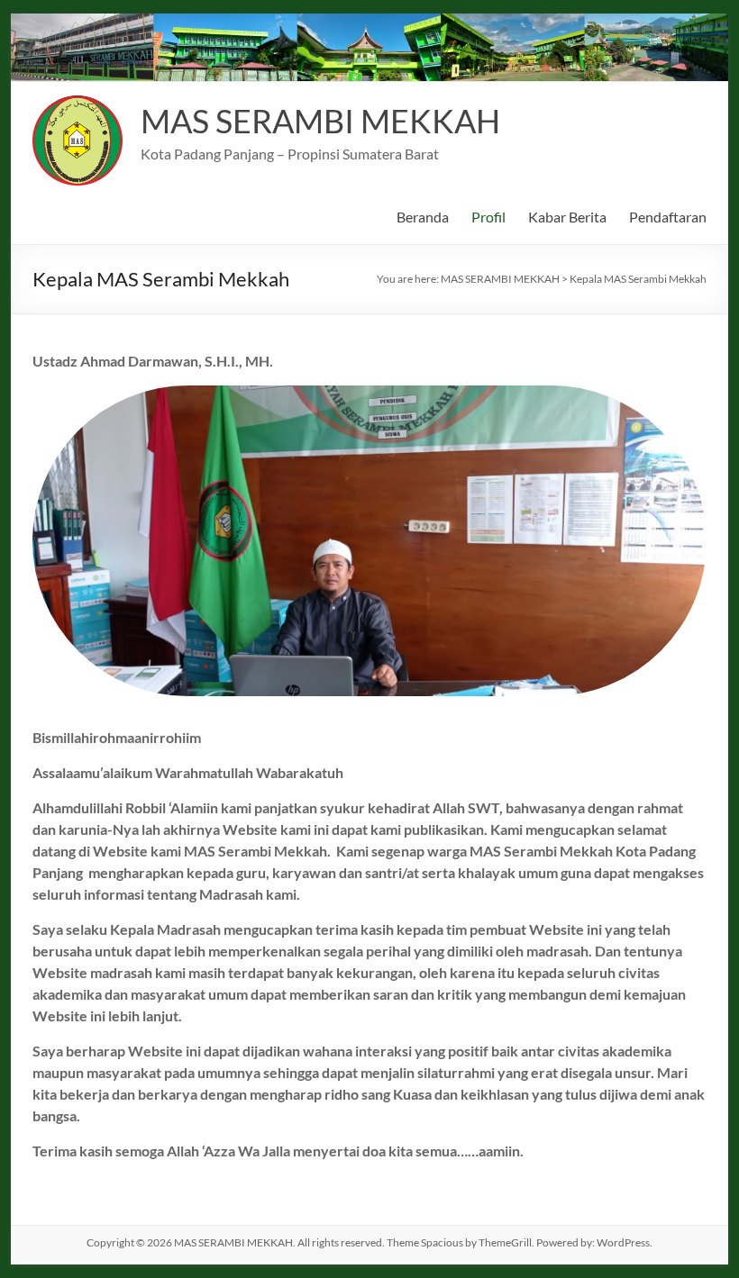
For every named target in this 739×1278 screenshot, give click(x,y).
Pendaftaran (668, 216)
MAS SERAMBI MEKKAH (320, 120)
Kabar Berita (567, 216)
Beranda (423, 216)
